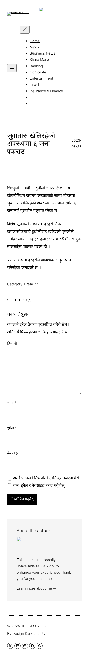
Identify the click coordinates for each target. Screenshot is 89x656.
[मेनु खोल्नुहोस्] (12, 68)
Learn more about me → (36, 588)
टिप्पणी (13, 343)
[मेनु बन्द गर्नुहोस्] (25, 30)
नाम (11, 402)
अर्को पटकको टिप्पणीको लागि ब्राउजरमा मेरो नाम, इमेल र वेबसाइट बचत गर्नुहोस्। (46, 481)
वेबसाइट (13, 452)
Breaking (31, 284)
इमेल (12, 427)
